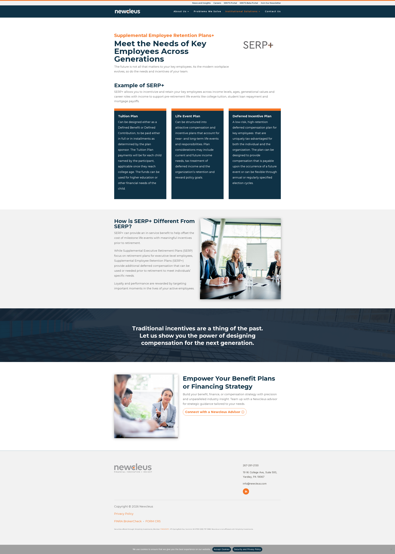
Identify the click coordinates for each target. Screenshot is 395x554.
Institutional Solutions (241, 11)
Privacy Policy (123, 513)
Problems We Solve (207, 11)
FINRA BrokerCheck (128, 521)
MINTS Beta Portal (249, 3)
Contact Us (273, 11)
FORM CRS (153, 521)
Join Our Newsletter (271, 3)
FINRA (162, 529)
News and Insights (201, 3)
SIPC (167, 529)
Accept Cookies (222, 549)
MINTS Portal (230, 3)
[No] (391, 549)
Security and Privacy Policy (247, 549)
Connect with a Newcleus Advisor (212, 412)
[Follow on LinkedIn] (246, 491)
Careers (217, 3)
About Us (180, 11)
